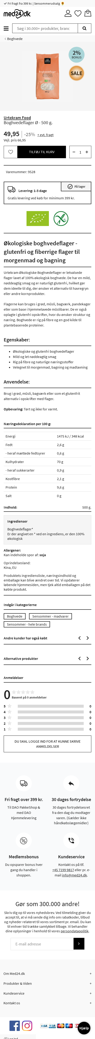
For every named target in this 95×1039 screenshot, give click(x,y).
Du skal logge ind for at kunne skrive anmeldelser (47, 743)
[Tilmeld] (78, 944)
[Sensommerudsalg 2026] (76, 73)
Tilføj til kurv (41, 151)
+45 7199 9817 (63, 869)
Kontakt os (11, 1003)
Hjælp (84, 1028)
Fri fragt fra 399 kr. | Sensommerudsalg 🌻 (36, 3)
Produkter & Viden (17, 983)
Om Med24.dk (14, 973)
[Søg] (84, 28)
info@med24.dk (74, 875)
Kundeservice (13, 993)
